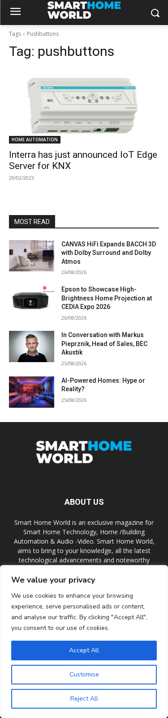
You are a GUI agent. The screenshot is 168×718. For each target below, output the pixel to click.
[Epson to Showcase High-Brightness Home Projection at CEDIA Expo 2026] (31, 301)
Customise (84, 674)
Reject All (84, 698)
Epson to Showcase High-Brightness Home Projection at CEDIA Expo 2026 (106, 298)
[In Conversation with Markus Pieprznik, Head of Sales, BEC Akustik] (31, 346)
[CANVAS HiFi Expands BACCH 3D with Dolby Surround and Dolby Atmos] (31, 255)
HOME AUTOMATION (35, 139)
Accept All (84, 650)
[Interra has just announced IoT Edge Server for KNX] (84, 106)
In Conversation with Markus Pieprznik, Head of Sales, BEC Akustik (104, 343)
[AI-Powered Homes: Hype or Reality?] (31, 392)
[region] (84, 641)
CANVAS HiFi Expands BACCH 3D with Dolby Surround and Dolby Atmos (108, 253)
